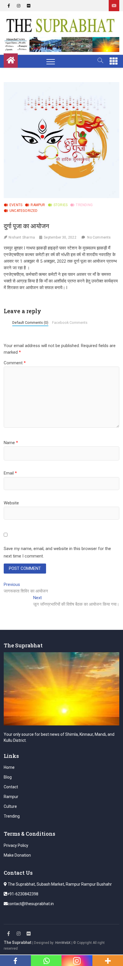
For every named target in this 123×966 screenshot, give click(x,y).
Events (15, 205)
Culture (10, 806)
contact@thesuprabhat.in (31, 903)
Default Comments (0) (30, 322)
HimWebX (63, 943)
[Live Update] (114, 5)
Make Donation (17, 855)
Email (10, 473)
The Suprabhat (17, 942)
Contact (11, 787)
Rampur (38, 205)
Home (9, 767)
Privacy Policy (16, 845)
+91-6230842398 (22, 894)
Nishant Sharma (22, 237)
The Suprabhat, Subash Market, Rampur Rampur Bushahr (59, 884)
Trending (84, 205)
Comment (15, 362)
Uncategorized (23, 211)
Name (11, 442)
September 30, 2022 (60, 237)
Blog (8, 777)
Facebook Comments (70, 322)
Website (11, 503)
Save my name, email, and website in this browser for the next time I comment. (57, 552)
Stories (60, 205)
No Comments (99, 237)
